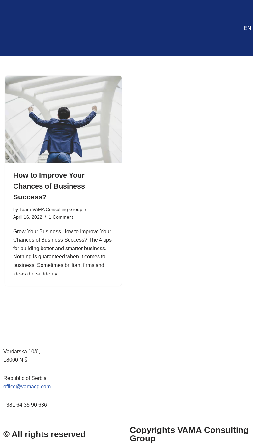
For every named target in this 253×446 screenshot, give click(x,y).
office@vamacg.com (27, 386)
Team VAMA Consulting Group (50, 209)
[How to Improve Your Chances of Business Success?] (63, 119)
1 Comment (61, 217)
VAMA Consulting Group (189, 434)
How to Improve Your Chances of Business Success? (49, 186)
